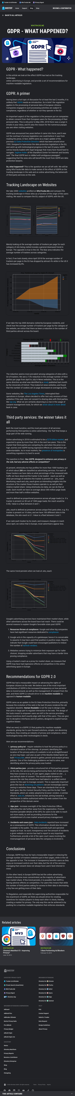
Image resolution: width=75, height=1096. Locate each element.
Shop (37, 8)
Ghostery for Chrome (46, 981)
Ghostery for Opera (46, 993)
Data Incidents (40, 822)
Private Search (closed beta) (14, 985)
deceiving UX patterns (34, 785)
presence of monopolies (52, 450)
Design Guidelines (44, 1025)
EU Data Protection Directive (26, 141)
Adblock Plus (8, 1013)
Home (17, 8)
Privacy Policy (41, 1084)
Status (6, 1045)
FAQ (40, 1009)
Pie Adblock (7, 1025)
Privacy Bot (19, 757)
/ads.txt (20, 796)
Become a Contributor (62, 8)
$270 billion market (55, 439)
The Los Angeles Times (34, 393)
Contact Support (44, 1013)
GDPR (19, 102)
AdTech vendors (30, 645)
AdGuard (6, 1009)
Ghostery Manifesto (10, 1049)
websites (22, 191)
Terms (34, 1084)
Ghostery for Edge (45, 997)
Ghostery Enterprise (10, 1061)
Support (24, 8)
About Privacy (43, 1029)
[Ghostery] (7, 8)
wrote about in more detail (54, 404)
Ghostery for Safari (45, 989)
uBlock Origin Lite (9, 1037)
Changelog (7, 1073)
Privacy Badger (8, 1029)
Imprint (49, 1084)
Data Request (43, 1021)
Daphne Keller (21, 152)
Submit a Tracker (44, 1017)
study (46, 382)
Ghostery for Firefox (46, 985)
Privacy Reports (9, 1053)
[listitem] (19, 942)
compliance (53, 632)
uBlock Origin (8, 1033)
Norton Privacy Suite (10, 1021)
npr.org (13, 402)
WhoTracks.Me (26, 2)
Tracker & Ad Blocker (10, 2)
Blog (31, 8)
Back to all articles (13, 15)
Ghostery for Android (46, 1001)
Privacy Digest (39, 2)
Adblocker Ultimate (10, 1017)
